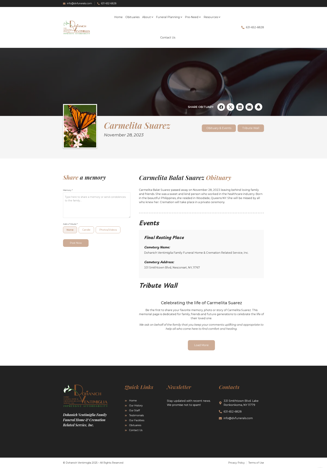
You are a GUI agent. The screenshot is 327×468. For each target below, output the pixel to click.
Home (118, 17)
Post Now (76, 242)
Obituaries (132, 17)
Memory (68, 190)
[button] (221, 107)
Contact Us (167, 37)
